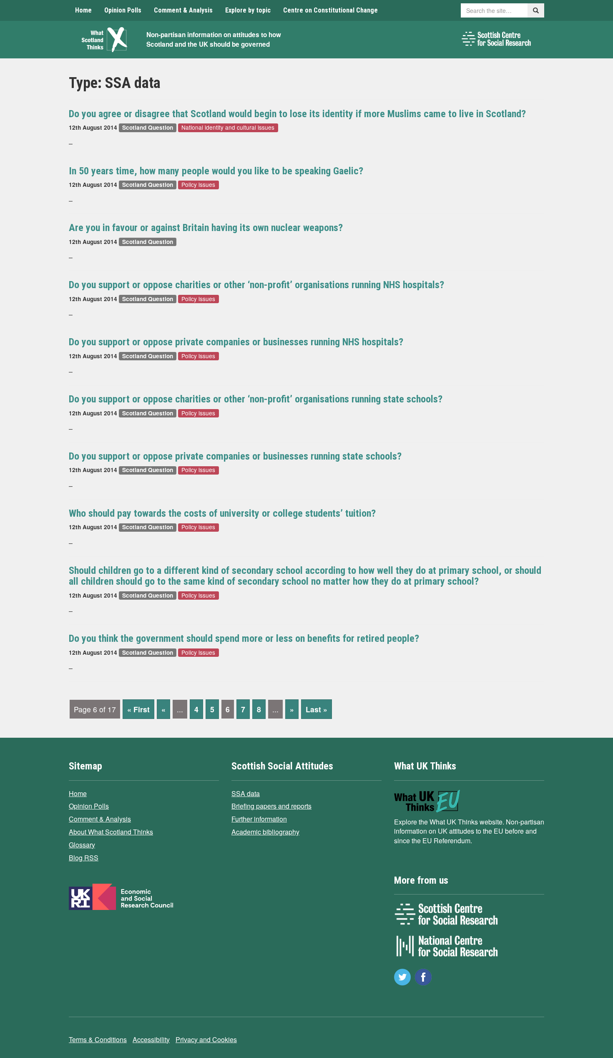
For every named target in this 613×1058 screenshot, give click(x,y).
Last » (316, 709)
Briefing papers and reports (271, 806)
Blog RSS (83, 857)
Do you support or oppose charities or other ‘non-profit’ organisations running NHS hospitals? (256, 285)
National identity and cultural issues (227, 127)
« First (138, 709)
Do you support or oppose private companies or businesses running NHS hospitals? (236, 342)
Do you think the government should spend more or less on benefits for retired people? (244, 638)
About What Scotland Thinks (111, 832)
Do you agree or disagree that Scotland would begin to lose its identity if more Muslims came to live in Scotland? (297, 114)
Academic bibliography (265, 832)
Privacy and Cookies (206, 1039)
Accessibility (151, 1039)
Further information (259, 819)
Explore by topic (248, 10)
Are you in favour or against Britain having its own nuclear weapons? (206, 228)
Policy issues (198, 184)
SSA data (245, 793)
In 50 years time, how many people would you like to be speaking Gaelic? (216, 171)
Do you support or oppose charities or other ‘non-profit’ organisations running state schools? (255, 399)
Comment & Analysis (183, 10)
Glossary (82, 844)
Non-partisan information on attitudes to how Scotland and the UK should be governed (213, 39)
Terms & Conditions (98, 1039)
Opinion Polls (122, 10)
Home (83, 10)
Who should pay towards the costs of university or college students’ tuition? (222, 513)
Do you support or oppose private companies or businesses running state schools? (235, 456)
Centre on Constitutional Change (330, 10)
